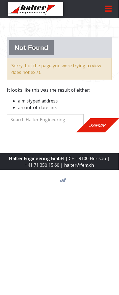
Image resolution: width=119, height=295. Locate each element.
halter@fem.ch (79, 165)
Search (98, 125)
